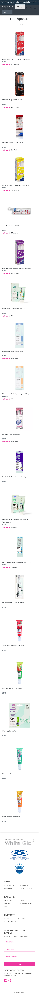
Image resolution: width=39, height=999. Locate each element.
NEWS (6, 906)
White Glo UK (22, 992)
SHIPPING (7, 919)
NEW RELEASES (25, 885)
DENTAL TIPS (8, 900)
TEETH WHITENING (26, 888)
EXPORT (7, 903)
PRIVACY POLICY (10, 921)
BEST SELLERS (9, 885)
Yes (17, 6)
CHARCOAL (8, 888)
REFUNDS (21, 919)
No (5, 12)
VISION (22, 900)
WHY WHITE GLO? (26, 903)
